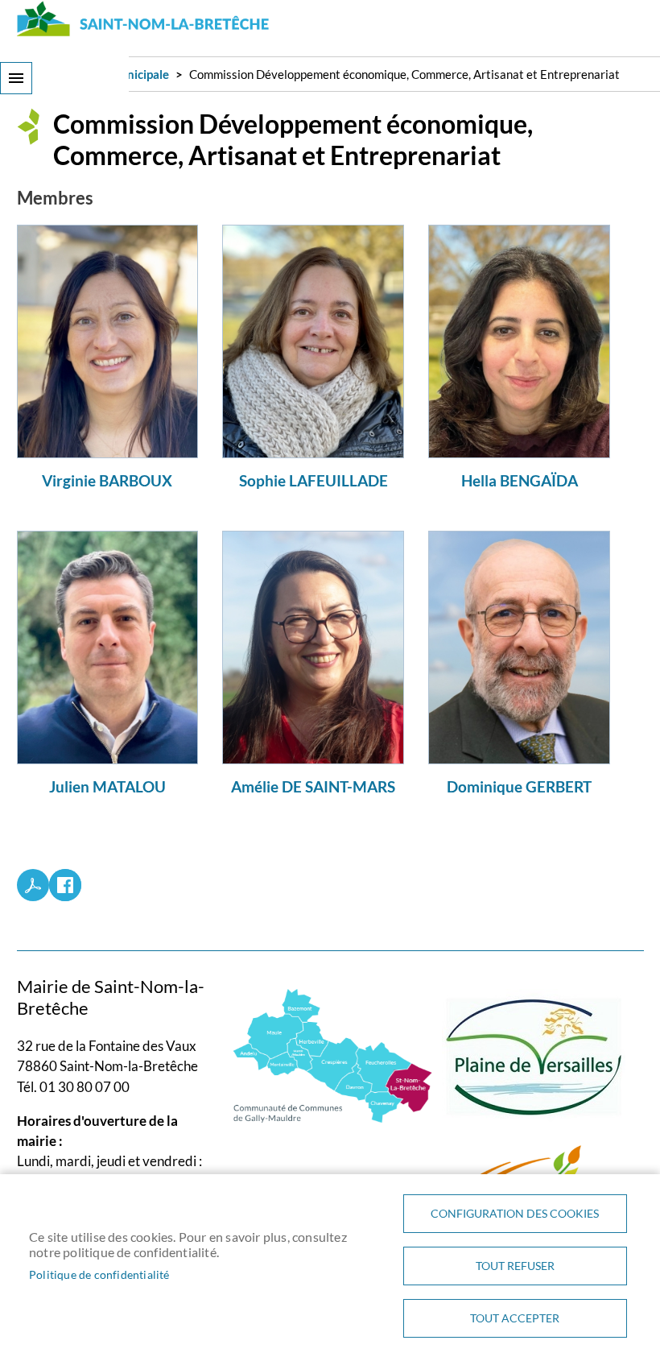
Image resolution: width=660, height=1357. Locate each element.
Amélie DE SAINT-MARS (313, 786)
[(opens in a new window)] (332, 1053)
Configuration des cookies (515, 1213)
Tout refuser (515, 1266)
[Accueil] (143, 18)
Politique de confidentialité (99, 1274)
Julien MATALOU (107, 786)
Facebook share (65, 885)
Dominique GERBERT (519, 786)
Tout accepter (514, 1318)
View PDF (33, 885)
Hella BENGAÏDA (519, 480)
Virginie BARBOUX (107, 480)
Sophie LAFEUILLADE (313, 480)
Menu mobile (16, 78)
